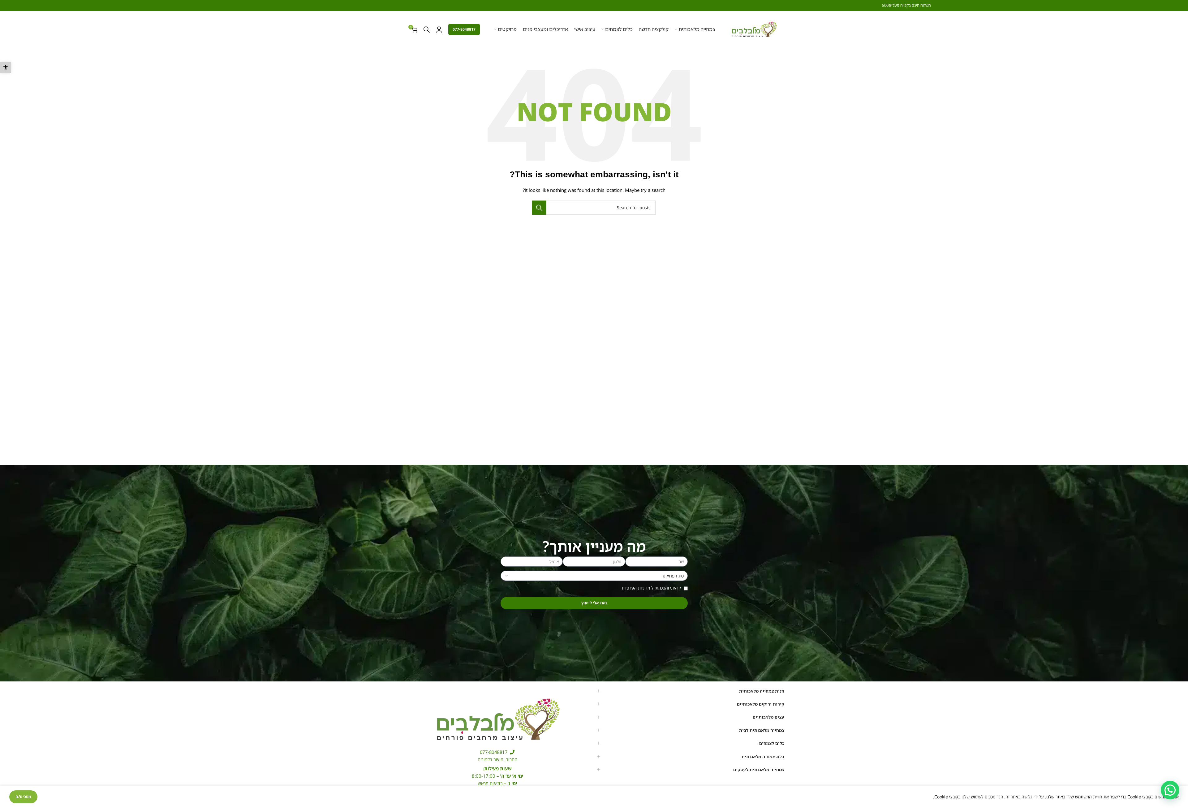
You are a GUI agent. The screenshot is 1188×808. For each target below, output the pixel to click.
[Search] (426, 29)
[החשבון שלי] (439, 29)
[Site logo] (754, 29)
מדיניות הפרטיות (636, 588)
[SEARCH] (539, 208)
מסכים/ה (23, 796)
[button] (5, 67)
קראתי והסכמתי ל (652, 588)
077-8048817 (464, 29)
